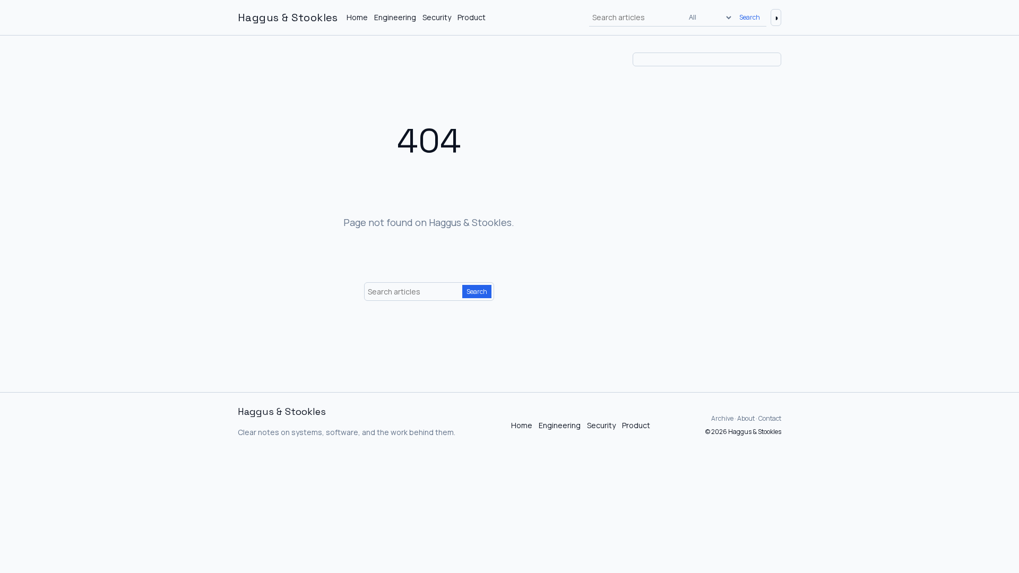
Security (436, 17)
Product (471, 17)
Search (749, 17)
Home (357, 17)
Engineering (395, 17)
